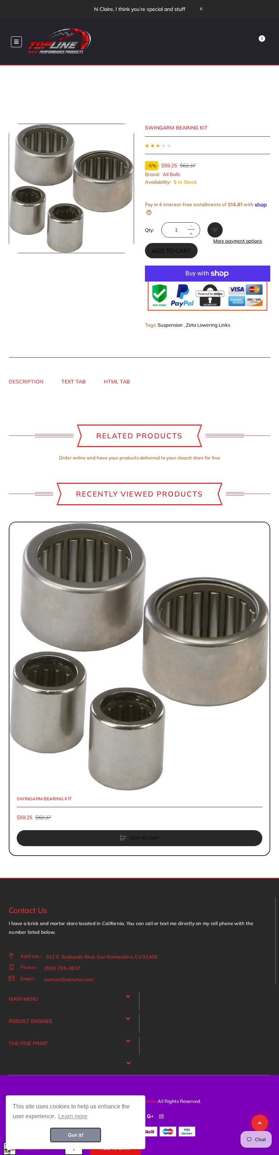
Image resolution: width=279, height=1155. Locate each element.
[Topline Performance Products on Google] (150, 1116)
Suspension (170, 325)
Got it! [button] (76, 1135)
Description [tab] (26, 381)
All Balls (171, 174)
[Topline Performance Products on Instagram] (161, 1116)
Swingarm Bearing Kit (44, 798)
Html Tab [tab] (117, 381)
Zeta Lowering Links (208, 325)
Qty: (149, 230)
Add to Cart (171, 250)
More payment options (237, 241)
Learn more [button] (73, 1116)
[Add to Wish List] (215, 230)
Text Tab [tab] (73, 381)
